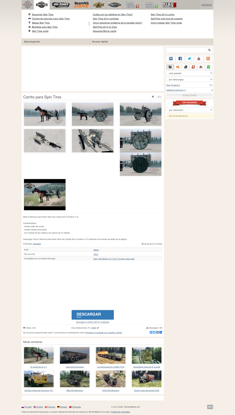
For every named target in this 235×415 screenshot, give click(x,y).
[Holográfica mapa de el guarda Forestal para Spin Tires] (146, 355)
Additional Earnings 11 (176, 90)
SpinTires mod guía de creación (167, 18)
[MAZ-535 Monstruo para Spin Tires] (74, 379)
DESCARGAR (89, 314)
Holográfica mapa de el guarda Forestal (146, 367)
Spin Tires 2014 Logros (162, 14)
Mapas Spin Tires (41, 22)
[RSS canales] (208, 58)
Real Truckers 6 (173, 85)
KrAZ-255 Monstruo (110, 390)
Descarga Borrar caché (104, 31)
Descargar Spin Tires (42, 14)
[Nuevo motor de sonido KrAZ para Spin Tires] (146, 379)
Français (51, 406)
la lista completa (189, 95)
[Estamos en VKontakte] (171, 58)
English (39, 406)
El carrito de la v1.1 (39, 366)
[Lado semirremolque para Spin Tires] (74, 355)
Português (76, 406)
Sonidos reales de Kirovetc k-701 (38, 390)
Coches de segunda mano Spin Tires (51, 18)
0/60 (94, 327)
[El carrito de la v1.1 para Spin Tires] (38, 355)
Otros (96, 254)
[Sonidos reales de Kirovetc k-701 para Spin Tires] (38, 379)
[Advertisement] (93, 68)
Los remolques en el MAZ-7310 (110, 366)
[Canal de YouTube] (198, 58)
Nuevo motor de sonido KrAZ (146, 390)
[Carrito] (44, 194)
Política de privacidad (120, 411)
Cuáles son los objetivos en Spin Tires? (113, 14)
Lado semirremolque (75, 366)
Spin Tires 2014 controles (106, 18)
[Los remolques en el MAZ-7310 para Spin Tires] (110, 355)
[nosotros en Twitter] (189, 58)
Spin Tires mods (40, 31)
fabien (96, 250)
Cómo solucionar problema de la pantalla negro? (117, 22)
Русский (27, 406)
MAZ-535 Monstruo (75, 390)
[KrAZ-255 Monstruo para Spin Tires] (110, 379)
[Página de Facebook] (180, 58)
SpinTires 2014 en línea (105, 26)
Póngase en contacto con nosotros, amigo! (103, 332)
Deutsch (63, 406)
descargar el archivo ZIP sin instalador (92, 322)
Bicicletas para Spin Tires (45, 26)
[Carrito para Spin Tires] (44, 114)
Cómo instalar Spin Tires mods (166, 22)
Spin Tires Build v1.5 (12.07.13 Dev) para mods (114, 259)
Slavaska (37, 243)
